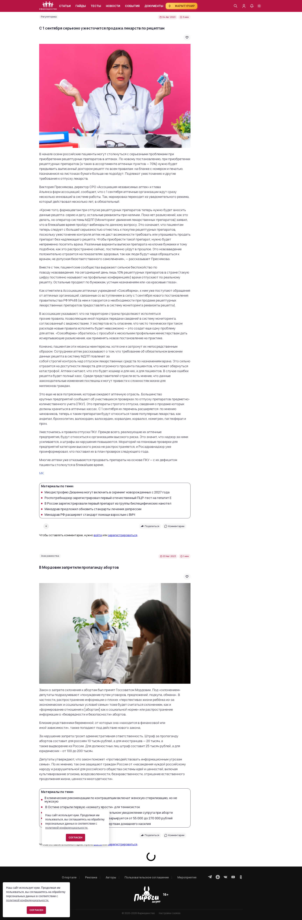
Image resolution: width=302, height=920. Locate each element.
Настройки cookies (169, 913)
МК (41, 473)
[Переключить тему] (259, 5)
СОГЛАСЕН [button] (36, 910)
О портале (69, 877)
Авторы (111, 877)
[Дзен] (218, 877)
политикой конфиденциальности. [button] (27, 900)
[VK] (225, 877)
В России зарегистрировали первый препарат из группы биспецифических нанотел (108, 503)
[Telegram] (210, 877)
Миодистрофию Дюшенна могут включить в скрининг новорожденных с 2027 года (107, 492)
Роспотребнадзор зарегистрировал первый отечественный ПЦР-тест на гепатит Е (108, 498)
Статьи (65, 6)
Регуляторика (49, 16)
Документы (154, 6)
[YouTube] (233, 877)
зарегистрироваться (122, 535)
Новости (113, 6)
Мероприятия (186, 877)
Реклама (91, 877)
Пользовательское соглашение (147, 877)
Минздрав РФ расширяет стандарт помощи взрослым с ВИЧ (90, 514)
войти (98, 535)
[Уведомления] (252, 6)
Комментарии (176, 526)
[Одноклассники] (241, 877)
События (132, 6)
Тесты (96, 6)
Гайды (81, 6)
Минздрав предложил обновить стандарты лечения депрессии (93, 509)
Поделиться (152, 526)
